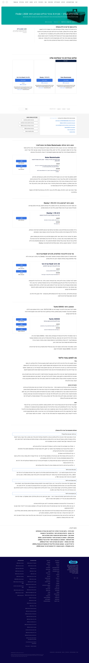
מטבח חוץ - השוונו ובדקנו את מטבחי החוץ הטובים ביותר (58, 535)
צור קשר (63, 652)
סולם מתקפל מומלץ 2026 (20, 568)
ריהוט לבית (48, 580)
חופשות (31, 2)
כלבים (49, 566)
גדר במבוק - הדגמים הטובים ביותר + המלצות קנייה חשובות (57, 533)
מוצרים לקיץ (48, 569)
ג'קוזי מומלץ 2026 (33, 573)
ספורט (49, 592)
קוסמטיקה (57, 562)
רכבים (58, 576)
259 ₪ (21, 161)
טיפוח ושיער (57, 599)
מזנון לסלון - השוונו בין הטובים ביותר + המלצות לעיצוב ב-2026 (56, 538)
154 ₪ (21, 271)
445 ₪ (21, 166)
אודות (77, 652)
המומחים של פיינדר (73, 652)
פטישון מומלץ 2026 (20, 595)
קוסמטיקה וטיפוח (47, 597)
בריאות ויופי (40, 2)
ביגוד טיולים (48, 590)
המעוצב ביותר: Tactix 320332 (70, 127)
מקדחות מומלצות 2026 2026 (19, 579)
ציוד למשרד (57, 595)
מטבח (49, 571)
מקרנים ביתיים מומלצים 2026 (31, 603)
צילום (58, 573)
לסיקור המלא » (62, 87)
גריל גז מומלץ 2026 (33, 568)
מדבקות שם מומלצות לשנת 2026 (31, 611)
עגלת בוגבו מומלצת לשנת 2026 (31, 616)
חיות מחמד (48, 564)
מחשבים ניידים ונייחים (46, 585)
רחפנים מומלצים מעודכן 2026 (31, 589)
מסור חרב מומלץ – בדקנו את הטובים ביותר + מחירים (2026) (57, 542)
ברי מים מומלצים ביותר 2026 (31, 621)
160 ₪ (21, 329)
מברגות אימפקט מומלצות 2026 (19, 590)
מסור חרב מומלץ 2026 (20, 563)
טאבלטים (57, 585)
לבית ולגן (63, 2)
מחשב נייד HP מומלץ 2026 (32, 581)
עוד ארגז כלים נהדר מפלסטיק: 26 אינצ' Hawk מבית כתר (65, 125)
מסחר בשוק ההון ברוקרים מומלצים (31, 629)
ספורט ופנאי (50, 2)
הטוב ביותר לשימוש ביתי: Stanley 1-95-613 (67, 123)
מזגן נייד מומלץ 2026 (33, 571)
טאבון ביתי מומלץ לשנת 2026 (31, 627)
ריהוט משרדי (57, 597)
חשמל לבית (48, 567)
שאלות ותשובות (72, 132)
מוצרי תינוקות (56, 601)
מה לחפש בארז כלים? (71, 129)
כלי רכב (35, 2)
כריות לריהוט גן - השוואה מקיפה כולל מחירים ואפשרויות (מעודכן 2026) (53, 544)
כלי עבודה (57, 578)
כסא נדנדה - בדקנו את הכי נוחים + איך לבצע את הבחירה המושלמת (55, 531)
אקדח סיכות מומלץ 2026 (20, 565)
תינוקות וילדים (57, 2)
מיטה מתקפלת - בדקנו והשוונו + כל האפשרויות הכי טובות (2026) (55, 546)
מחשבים (57, 583)
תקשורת (57, 574)
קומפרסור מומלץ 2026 (20, 576)
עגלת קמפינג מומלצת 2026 (19, 573)
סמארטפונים (57, 588)
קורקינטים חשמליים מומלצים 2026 (30, 608)
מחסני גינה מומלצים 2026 (32, 565)
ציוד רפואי (48, 560)
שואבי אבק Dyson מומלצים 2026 (31, 592)
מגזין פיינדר (21, 2)
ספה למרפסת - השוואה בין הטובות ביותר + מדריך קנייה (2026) (56, 540)
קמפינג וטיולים (56, 594)
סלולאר (49, 587)
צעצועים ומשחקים (47, 601)
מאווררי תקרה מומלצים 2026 (31, 576)
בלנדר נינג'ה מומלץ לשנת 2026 (31, 619)
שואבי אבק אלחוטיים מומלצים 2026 (30, 595)
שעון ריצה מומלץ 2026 (32, 600)
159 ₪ (21, 324)
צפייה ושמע (48, 573)
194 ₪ (21, 265)
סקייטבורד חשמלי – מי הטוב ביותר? (30, 646)
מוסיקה (58, 592)
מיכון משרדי (48, 595)
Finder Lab (16, 2)
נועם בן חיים (20, 29)
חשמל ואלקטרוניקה (70, 2)
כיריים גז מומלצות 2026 (32, 587)
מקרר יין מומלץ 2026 (33, 605)
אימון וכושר (57, 590)
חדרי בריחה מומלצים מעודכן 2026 (31, 632)
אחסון (49, 583)
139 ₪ (21, 319)
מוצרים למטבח (47, 578)
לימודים (26, 2)
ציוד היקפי (57, 587)
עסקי (46, 2)
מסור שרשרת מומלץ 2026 (19, 571)
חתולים (58, 566)
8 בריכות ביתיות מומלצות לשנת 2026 (30, 624)
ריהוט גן (58, 580)
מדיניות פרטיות (52, 652)
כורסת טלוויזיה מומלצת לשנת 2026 (30, 613)
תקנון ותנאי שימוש (58, 652)
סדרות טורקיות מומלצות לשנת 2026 (30, 635)
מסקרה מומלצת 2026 (32, 579)
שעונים (49, 594)
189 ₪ (21, 218)
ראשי (76, 2)
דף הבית (68, 109)
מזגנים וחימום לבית (56, 571)
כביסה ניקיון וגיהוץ (56, 569)
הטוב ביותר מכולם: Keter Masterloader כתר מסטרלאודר (65, 120)
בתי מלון (57, 564)
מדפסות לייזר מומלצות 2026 (31, 563)
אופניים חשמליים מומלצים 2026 (31, 584)
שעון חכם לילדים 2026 (32, 597)
